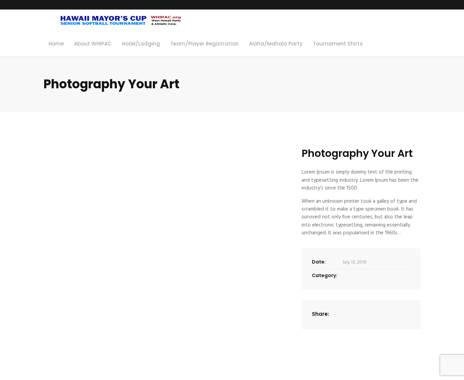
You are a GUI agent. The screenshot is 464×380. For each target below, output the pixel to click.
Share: (320, 314)
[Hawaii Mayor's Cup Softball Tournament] (113, 20)
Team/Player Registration (204, 43)
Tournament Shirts (338, 43)
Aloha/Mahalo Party (276, 43)
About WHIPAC (93, 43)
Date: (319, 261)
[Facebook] (346, 314)
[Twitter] (354, 314)
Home (56, 43)
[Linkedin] (362, 314)
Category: (324, 275)
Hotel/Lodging (141, 43)
